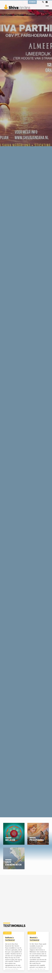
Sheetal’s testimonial (34, 938)
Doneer (32, 2)
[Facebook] (46, 2)
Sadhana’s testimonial (10, 938)
